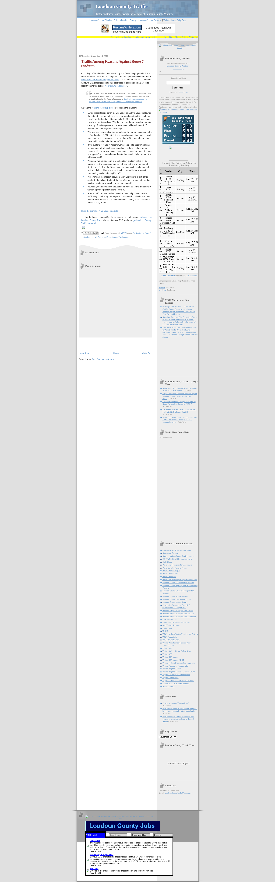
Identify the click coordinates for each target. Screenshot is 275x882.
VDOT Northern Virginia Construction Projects (180, 634)
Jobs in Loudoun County (125, 20)
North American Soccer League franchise (100, 79)
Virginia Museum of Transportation (175, 666)
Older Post (147, 353)
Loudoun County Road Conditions (175, 596)
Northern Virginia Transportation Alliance (177, 610)
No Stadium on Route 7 (142, 233)
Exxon (169, 187)
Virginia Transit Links (170, 678)
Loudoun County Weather (100, 20)
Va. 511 (165, 631)
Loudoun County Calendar (150, 20)
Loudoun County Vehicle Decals (174, 602)
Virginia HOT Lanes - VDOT (173, 660)
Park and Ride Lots (169, 619)
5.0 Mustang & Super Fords (101, 855)
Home (116, 353)
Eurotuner (94, 869)
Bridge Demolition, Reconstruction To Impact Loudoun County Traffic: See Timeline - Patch (179, 396)
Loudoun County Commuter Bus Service (178, 582)
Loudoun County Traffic (122, 6)
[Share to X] (90, 233)
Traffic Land (167, 628)
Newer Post (84, 353)
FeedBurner (183, 92)
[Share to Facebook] (93, 233)
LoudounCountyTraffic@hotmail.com (179, 793)
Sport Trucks (115, 835)
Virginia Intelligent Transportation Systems (178, 663)
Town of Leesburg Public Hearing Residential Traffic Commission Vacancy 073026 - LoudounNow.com (179, 419)
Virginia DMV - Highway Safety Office (176, 651)
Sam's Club (168, 265)
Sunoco (168, 205)
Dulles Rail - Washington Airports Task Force (179, 580)
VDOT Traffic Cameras (171, 640)
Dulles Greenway (169, 577)
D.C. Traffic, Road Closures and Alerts (177, 559)
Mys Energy (168, 257)
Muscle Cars (91, 835)
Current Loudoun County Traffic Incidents (178, 556)
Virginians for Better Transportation (175, 683)
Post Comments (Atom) (103, 359)
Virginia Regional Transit (171, 669)
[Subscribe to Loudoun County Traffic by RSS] (174, 109)
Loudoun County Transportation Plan (176, 599)
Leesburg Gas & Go (168, 229)
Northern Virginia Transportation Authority (178, 613)
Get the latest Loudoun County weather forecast (124, 37)
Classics (157, 835)
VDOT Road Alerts (169, 637)
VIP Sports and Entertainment (106, 237)
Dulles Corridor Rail (169, 574)
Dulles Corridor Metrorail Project (174, 568)
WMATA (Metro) (168, 686)
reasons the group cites (102, 108)
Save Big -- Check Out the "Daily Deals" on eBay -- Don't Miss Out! (186, 37)
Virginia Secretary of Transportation (176, 675)
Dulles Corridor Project (171, 571)
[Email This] (84, 233)
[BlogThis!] (87, 233)
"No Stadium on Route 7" (115, 86)
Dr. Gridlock (167, 562)
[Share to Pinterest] (97, 233)
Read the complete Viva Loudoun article (99, 211)
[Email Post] (102, 233)
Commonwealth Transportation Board (176, 550)
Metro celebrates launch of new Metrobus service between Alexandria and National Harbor (178, 719)
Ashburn (180, 198)
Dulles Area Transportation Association (177, 565)
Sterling (180, 180)
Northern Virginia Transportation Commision (179, 616)
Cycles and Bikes (138, 835)
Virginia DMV (167, 648)
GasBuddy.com (191, 275)
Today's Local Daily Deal (174, 20)
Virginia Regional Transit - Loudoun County (178, 672)
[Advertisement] (116, 49)
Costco (168, 241)
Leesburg (180, 232)
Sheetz (169, 177)
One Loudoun (88, 237)
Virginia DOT (167, 654)
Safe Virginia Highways (171, 625)
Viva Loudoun (124, 237)
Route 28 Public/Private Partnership (176, 622)
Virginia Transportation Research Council (178, 681)
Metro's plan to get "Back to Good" (175, 703)
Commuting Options (170, 553)
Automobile (95, 841)
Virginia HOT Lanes (170, 657)
